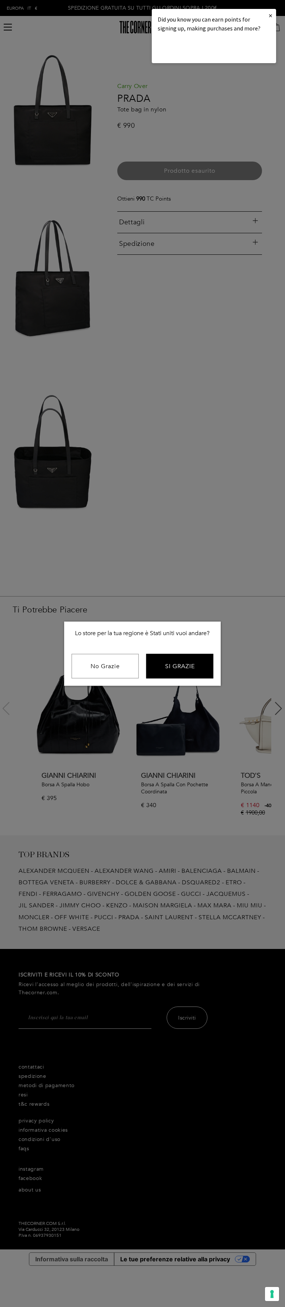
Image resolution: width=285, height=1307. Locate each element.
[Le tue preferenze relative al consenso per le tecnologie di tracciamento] (272, 1294)
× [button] (270, 15)
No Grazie (105, 666)
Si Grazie (180, 666)
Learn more (183, 48)
